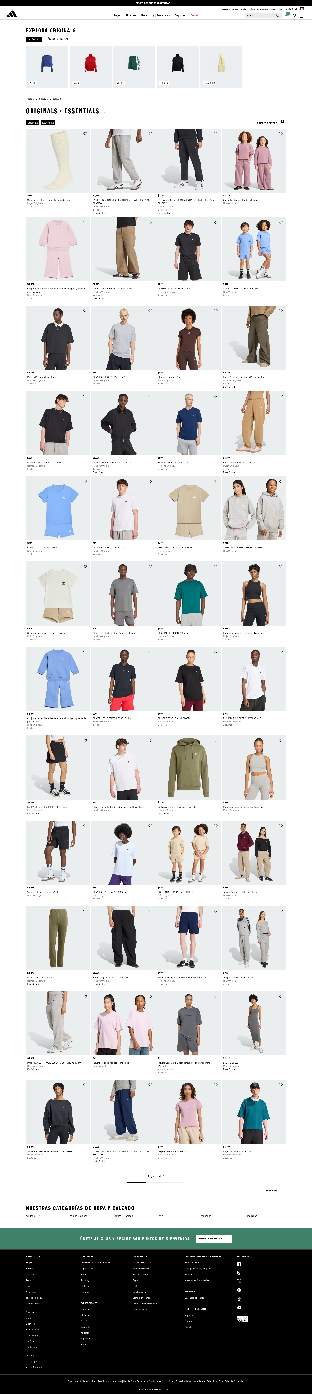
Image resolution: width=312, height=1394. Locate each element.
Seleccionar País (215, 1381)
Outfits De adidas (123, 1216)
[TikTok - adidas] (261, 1299)
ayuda (243, 9)
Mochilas (206, 1216)
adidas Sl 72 (33, 1216)
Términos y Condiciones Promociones (156, 1381)
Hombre (131, 15)
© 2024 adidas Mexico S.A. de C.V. (156, 1390)
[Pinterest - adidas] (261, 1290)
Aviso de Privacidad (234, 1381)
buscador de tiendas (229, 9)
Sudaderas (251, 1216)
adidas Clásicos (78, 1216)
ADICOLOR (34, 39)
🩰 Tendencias (161, 15)
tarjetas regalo (277, 9)
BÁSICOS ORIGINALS (58, 39)
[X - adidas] (261, 1281)
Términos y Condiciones (110, 1381)
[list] (156, 69)
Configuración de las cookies (82, 1381)
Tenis (160, 1216)
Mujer (117, 15)
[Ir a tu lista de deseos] (294, 15)
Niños (144, 15)
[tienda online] (11, 14)
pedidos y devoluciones (258, 9)
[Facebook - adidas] (261, 1264)
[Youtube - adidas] (261, 1308)
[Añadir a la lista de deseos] (85, 134)
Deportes (180, 15)
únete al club (291, 9)
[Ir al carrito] (302, 15)
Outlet (194, 15)
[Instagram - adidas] (261, 1273)
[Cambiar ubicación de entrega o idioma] (302, 9)
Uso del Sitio (129, 1381)
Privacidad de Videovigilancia (190, 1381)
